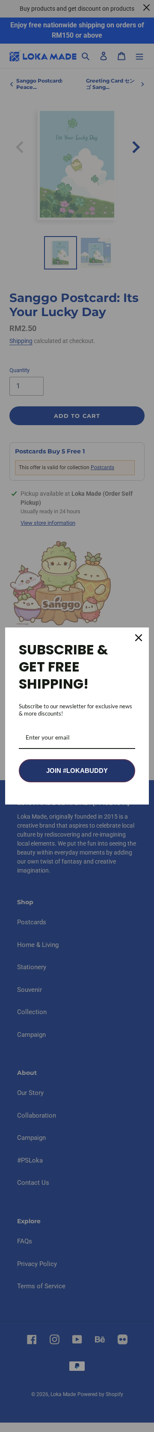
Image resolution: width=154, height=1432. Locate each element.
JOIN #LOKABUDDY (77, 770)
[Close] (138, 637)
